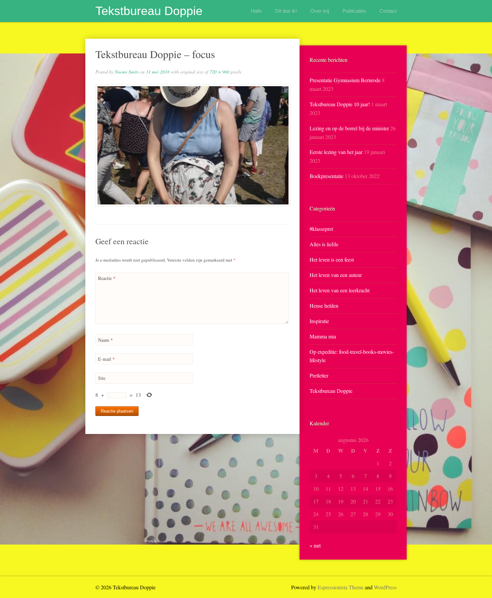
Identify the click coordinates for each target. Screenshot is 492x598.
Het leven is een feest (332, 259)
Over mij (319, 11)
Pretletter (319, 375)
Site (101, 378)
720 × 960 (219, 71)
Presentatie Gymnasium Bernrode (345, 80)
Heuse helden (324, 305)
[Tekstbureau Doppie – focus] (192, 145)
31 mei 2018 (157, 71)
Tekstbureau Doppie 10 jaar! (340, 104)
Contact (388, 11)
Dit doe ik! (286, 11)
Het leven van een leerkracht (340, 290)
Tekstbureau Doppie (148, 11)
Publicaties (354, 11)
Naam (105, 340)
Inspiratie (319, 320)
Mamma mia (323, 336)
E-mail (106, 359)
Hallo (256, 11)
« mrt (315, 545)
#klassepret (321, 228)
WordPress (385, 587)
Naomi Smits (127, 71)
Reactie (106, 278)
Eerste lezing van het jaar (336, 151)
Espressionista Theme (340, 587)
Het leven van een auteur (336, 274)
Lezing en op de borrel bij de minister (349, 128)
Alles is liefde (324, 244)
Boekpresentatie (326, 175)
